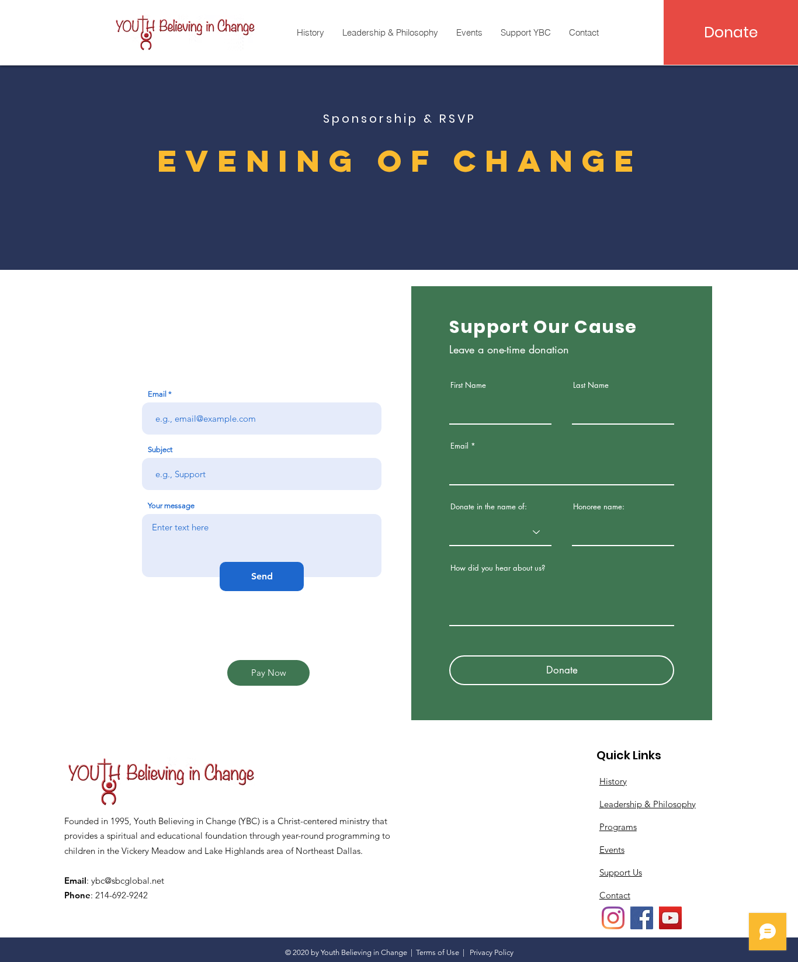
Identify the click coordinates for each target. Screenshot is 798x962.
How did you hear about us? (497, 568)
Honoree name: (598, 506)
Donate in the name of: (488, 506)
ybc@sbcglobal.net (127, 880)
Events (611, 849)
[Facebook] (641, 918)
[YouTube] (670, 918)
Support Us (620, 872)
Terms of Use (437, 952)
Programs (618, 826)
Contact (614, 895)
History (613, 781)
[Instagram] (613, 918)
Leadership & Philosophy (647, 804)
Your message (171, 505)
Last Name (591, 385)
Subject (160, 449)
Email (157, 394)
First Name (468, 385)
